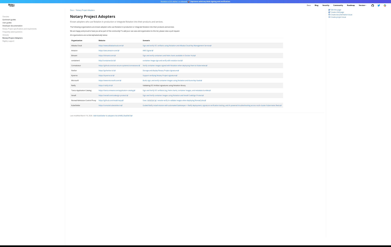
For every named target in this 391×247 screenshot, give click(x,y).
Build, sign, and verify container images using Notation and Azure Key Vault (171, 80)
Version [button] (362, 5)
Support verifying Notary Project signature (159, 75)
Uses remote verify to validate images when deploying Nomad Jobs (173, 100)
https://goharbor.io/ (106, 70)
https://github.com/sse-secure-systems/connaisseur (118, 65)
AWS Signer (147, 50)
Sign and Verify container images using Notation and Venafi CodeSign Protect (172, 95)
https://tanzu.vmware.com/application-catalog (116, 90)
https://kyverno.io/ (106, 75)
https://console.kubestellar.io (110, 105)
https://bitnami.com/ (106, 55)
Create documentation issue (341, 15)
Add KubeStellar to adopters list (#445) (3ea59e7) (112, 116)
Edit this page (335, 10)
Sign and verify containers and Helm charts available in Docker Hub (168, 55)
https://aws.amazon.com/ (108, 50)
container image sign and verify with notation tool (162, 60)
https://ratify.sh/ (105, 85)
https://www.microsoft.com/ (109, 80)
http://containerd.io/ (106, 60)
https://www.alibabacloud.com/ (110, 45)
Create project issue (338, 17)
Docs (72, 10)
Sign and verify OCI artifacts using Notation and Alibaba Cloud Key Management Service (176, 45)
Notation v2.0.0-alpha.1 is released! (174, 1)
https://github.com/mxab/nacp (110, 100)
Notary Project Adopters (85, 10)
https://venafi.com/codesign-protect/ (112, 95)
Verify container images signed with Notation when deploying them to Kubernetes (174, 65)
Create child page (337, 12)
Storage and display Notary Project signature (160, 70)
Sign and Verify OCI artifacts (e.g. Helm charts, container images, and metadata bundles (176, 90)
